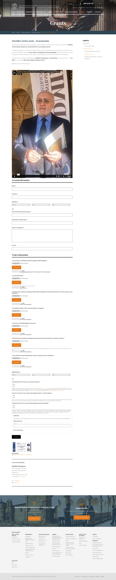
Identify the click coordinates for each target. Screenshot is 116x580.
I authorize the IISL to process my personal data (26, 381)
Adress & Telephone (18, 227)
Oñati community (83, 545)
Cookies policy (84, 576)
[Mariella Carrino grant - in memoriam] (22, 447)
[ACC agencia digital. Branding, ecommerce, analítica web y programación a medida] (102, 576)
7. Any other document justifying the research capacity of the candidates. (33, 355)
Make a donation (81, 517)
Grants (82, 12)
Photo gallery (100, 7)
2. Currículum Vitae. (18, 275)
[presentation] (13, 209)
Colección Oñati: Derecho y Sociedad (70, 548)
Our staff (98, 12)
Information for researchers (42, 537)
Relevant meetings (83, 541)
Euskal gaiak (68, 550)
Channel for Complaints (94, 576)
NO (14, 386)
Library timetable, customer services (56, 543)
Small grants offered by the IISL (92, 51)
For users (54, 548)
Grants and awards (25, 32)
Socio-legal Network (71, 12)
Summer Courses (29, 555)
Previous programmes (30, 547)
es (98, 3)
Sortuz (67, 540)
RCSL (80, 543)
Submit (16, 437)
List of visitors (42, 542)
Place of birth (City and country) (21, 211)
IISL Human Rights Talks (97, 550)
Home (13, 32)
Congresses (28, 557)
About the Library (56, 541)
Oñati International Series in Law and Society (70, 544)
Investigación (16, 532)
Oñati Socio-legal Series (71, 538)
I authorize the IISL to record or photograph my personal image (30, 403)
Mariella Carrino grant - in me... (49, 32)
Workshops (29, 12)
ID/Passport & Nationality (19, 219)
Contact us (34, 518)
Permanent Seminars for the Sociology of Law (97, 545)
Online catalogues (56, 546)
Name (14, 185)
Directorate (14, 565)
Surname (15, 193)
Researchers (14, 567)
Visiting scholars (40, 12)
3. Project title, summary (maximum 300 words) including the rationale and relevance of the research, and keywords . (42, 292)
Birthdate (15, 201)
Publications (58, 12)
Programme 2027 (29, 543)
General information (70, 536)
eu (100, 3)
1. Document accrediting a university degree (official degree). (30, 260)
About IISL (75, 7)
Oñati (90, 7)
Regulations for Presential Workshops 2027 (30, 540)
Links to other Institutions (82, 538)
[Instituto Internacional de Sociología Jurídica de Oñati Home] (36, 6)
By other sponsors (36, 32)
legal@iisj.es (31, 390)
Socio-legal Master (17, 12)
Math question (18, 421)
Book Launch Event (96, 552)
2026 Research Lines (97, 543)
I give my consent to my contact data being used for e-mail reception (32, 393)
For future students (16, 540)
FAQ (87, 7)
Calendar (94, 7)
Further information (16, 542)
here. (69, 58)
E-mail (14, 245)
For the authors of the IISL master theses (57, 553)
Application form (42, 540)
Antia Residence (81, 7)
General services (56, 550)
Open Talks (95, 548)
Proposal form (95, 556)
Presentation (86, 43)
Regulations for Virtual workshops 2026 (30, 550)
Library (50, 12)
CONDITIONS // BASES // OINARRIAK (22, 454)
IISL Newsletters (69, 555)
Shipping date (16, 372)
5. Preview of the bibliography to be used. (24, 323)
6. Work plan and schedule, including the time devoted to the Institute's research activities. (38, 338)
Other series (68, 553)
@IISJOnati (16, 482)
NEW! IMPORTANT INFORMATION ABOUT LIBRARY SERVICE (57, 538)
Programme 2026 (29, 545)
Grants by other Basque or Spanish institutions (93, 57)
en (101, 3)
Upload (16, 267)
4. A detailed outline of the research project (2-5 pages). (28, 308)
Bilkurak (27, 553)
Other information (56, 556)
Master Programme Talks (98, 554)
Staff (13, 562)
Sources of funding (89, 46)
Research (89, 12)
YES (14, 384)
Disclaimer (77, 576)
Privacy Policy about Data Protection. (55, 390)
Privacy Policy (46, 388)
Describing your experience (42, 544)
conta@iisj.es (16, 480)
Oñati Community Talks (97, 558)
